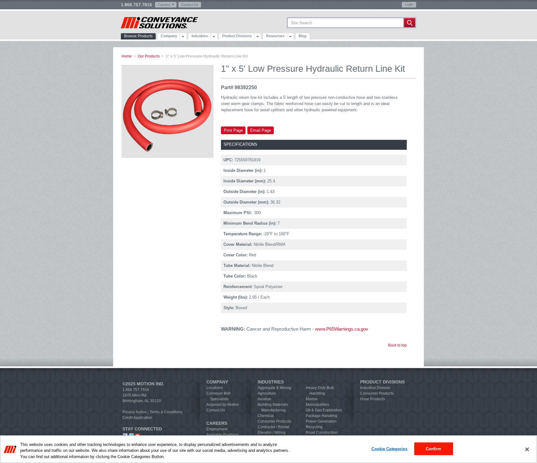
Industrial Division (375, 388)
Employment (216, 429)
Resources (275, 36)
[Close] (527, 449)
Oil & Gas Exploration (324, 410)
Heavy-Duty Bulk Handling (320, 391)
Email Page (260, 130)
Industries (199, 36)
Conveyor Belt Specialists (218, 396)
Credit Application (137, 417)
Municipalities (317, 404)
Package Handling (321, 416)
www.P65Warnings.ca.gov (341, 329)
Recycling (314, 427)
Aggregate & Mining (274, 388)
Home (127, 56)
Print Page (233, 130)
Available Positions (222, 435)
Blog (302, 36)
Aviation (264, 399)
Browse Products (138, 36)
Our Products (149, 56)
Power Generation (321, 421)
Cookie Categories (389, 448)
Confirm (434, 448)
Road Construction (321, 432)
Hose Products (372, 399)
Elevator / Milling (272, 432)
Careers (164, 5)
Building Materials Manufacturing (273, 407)
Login (409, 4)
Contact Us (189, 5)
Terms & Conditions (165, 412)
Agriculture (267, 393)
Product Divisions (237, 36)
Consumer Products (274, 421)
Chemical (266, 416)
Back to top (397, 345)
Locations (214, 388)
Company (169, 36)
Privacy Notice (134, 412)
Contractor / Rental (273, 427)
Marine (312, 399)
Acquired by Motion (222, 404)
